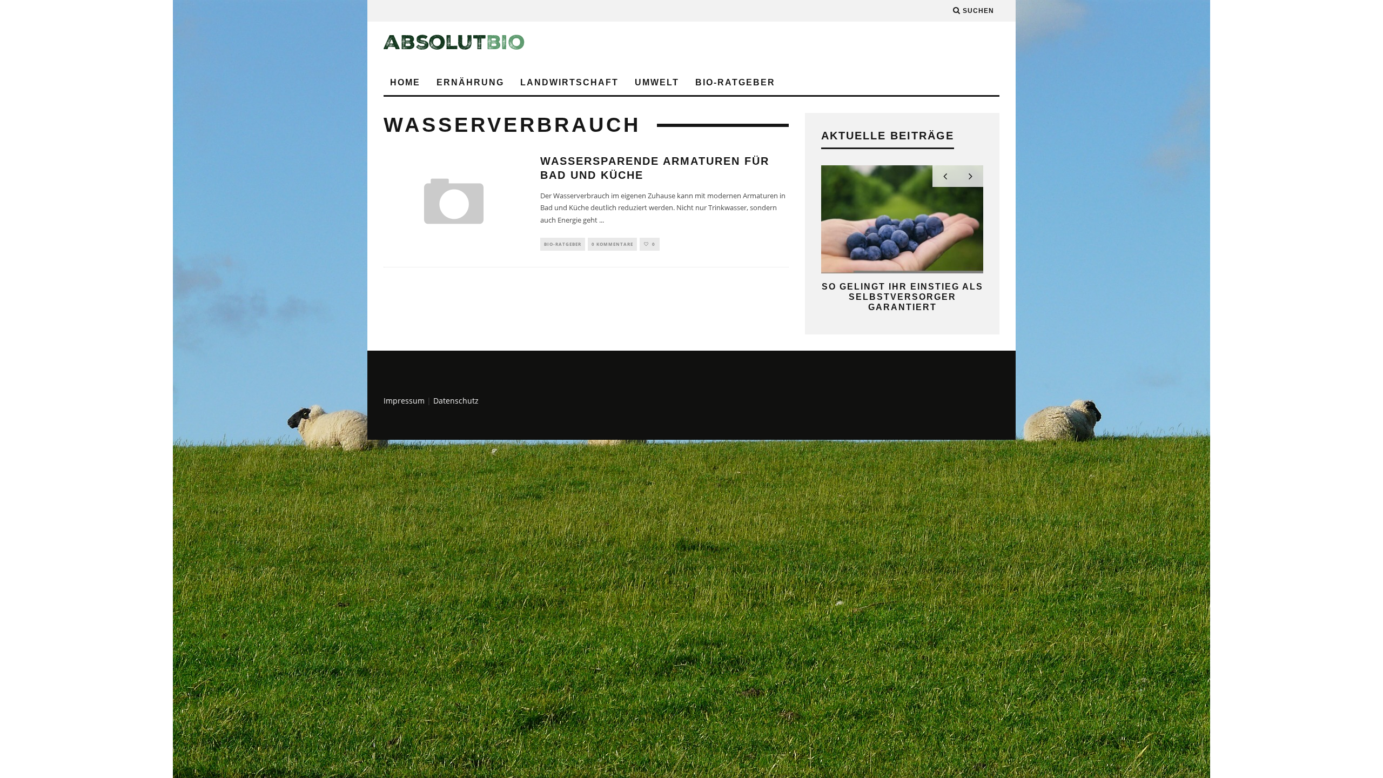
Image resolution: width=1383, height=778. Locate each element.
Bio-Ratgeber (735, 82)
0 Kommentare (612, 244)
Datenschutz (456, 400)
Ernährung (470, 82)
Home (405, 82)
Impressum (404, 400)
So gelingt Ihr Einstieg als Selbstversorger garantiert (902, 297)
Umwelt (657, 82)
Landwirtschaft (569, 82)
